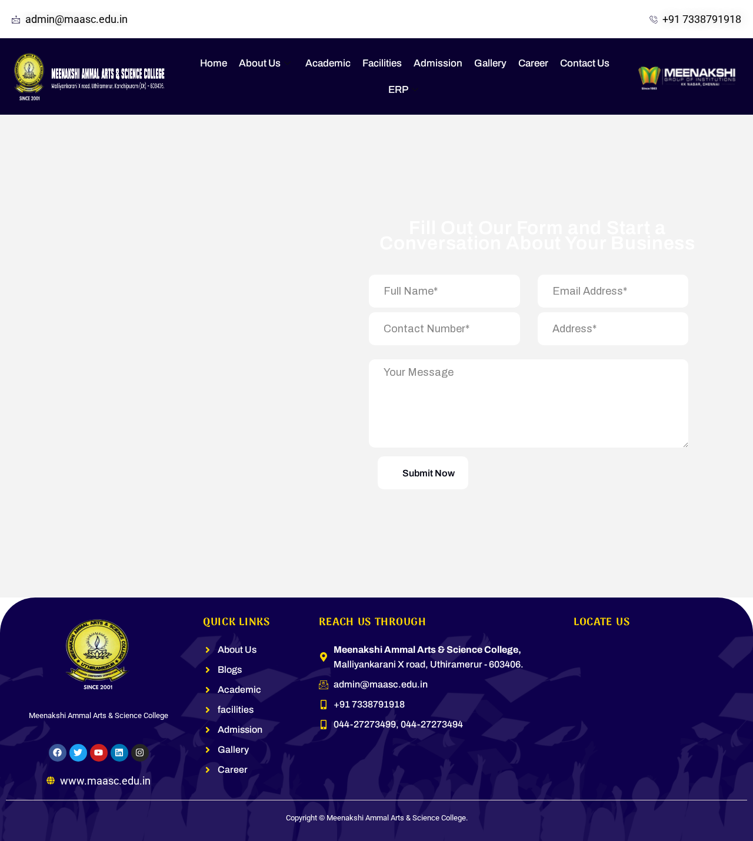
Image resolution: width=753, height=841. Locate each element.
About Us (260, 63)
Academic (328, 63)
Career (533, 63)
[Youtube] (99, 753)
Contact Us (584, 63)
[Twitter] (78, 753)
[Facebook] (57, 753)
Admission (438, 63)
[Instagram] (140, 753)
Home (213, 63)
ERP (398, 89)
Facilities (382, 63)
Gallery (490, 63)
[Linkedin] (119, 753)
